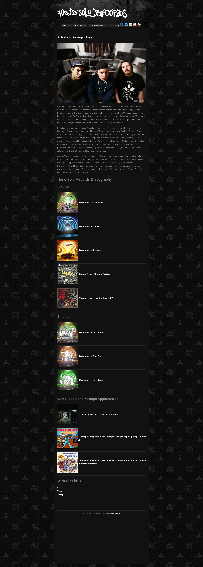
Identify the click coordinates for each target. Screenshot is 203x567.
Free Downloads (100, 26)
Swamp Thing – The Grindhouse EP (95, 298)
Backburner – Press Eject (90, 332)
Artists (75, 26)
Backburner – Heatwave (90, 250)
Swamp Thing (82, 37)
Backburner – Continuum (90, 202)
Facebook (61, 488)
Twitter (60, 491)
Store (90, 26)
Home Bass (67, 26)
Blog (117, 26)
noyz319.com (115, 513)
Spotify (60, 494)
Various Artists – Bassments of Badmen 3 (98, 414)
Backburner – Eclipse (88, 226)
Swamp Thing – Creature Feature (94, 274)
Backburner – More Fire (89, 356)
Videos (111, 26)
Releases (83, 26)
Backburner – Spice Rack (90, 380)
